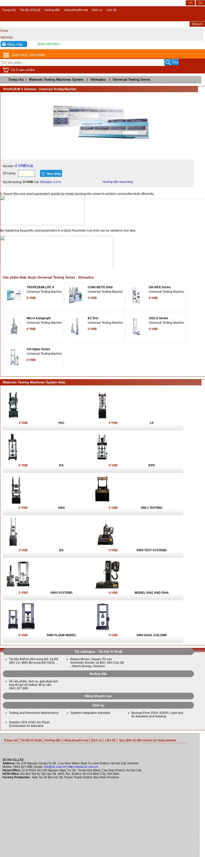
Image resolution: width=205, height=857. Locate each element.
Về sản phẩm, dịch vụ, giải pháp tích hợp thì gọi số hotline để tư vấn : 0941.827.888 (33, 685)
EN (200, 3)
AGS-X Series (158, 318)
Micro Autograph (38, 318)
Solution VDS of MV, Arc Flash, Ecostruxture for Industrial (29, 724)
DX (61, 550)
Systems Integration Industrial (90, 713)
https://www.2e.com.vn (83, 767)
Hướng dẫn (52, 10)
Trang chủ (9, 10)
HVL (61, 423)
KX (61, 465)
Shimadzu (98, 79)
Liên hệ (111, 10)
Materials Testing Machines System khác (34, 382)
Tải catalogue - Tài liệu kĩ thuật (98, 651)
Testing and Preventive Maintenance (33, 713)
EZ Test (93, 318)
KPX (151, 465)
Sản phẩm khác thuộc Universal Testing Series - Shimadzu (48, 277)
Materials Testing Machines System (56, 79)
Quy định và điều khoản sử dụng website (147, 740)
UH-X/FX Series (160, 287)
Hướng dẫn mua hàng (118, 182)
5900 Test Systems (151, 550)
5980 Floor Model (61, 635)
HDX (61, 508)
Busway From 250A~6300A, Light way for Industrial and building (157, 714)
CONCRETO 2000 (100, 287)
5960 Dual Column (151, 635)
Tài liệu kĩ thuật (30, 10)
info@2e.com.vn (55, 767)
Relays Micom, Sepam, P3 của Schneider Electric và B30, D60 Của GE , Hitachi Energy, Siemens (97, 662)
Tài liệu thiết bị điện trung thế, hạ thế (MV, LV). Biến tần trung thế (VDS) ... (33, 660)
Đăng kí (197, 24)
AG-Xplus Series (38, 349)
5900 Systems (61, 592)
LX (152, 423)
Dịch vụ (97, 10)
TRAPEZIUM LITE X (40, 287)
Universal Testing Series (131, 79)
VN (190, 3)
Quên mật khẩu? (49, 44)
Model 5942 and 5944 (151, 592)
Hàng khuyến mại (76, 10)
